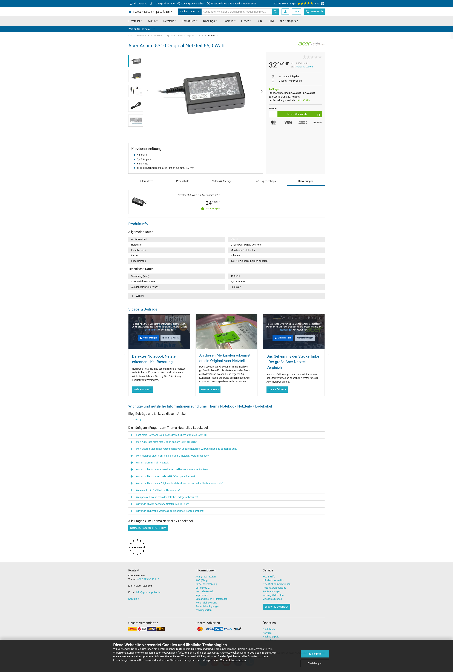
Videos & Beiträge (222, 181)
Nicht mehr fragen (170, 338)
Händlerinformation (273, 580)
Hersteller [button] (134, 21)
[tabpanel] (204, 91)
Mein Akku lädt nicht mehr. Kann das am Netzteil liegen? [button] (166, 441)
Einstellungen (315, 663)
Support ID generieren (276, 606)
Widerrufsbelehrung (206, 602)
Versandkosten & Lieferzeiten (212, 598)
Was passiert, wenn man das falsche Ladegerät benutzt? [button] (167, 497)
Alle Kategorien (288, 21)
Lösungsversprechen (192, 3)
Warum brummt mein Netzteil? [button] (152, 462)
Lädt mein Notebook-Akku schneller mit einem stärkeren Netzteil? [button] (171, 435)
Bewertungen (305, 181)
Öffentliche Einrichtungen (277, 584)
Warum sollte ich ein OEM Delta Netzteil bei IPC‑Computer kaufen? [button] (172, 469)
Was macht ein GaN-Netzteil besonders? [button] (158, 490)
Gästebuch (269, 629)
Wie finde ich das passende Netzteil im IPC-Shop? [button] (163, 504)
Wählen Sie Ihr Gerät (139, 29)
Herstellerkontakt (205, 591)
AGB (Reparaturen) (206, 576)
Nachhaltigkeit (271, 636)
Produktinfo (182, 181)
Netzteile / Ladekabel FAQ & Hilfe (148, 527)
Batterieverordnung (206, 584)
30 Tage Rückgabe (164, 3)
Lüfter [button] (245, 21)
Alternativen (146, 181)
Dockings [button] (209, 21)
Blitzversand (140, 3)
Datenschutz (203, 587)
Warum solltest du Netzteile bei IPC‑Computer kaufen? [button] (165, 476)
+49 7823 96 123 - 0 (148, 579)
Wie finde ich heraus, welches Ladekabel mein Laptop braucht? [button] (170, 510)
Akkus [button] (152, 21)
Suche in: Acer (187, 11)
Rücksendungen (271, 591)
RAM (271, 21)
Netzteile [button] (168, 21)
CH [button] (295, 11)
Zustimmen (315, 653)
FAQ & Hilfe (269, 576)
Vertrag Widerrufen (273, 595)
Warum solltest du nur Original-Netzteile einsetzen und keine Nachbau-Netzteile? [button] (179, 483)
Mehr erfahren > (142, 389)
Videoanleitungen (272, 598)
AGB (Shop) (202, 580)
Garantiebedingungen (207, 606)
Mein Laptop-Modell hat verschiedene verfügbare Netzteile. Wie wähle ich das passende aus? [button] (186, 448)
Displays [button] (228, 21)
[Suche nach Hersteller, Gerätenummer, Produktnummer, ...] (275, 11)
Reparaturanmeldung (274, 587)
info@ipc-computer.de (148, 592)
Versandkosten (304, 66)
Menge (273, 108)
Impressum (202, 595)
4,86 (296, 3)
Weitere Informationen (232, 660)
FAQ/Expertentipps (265, 181)
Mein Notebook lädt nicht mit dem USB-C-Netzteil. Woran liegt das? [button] (172, 455)
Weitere (140, 295)
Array (138, 419)
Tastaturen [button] (188, 21)
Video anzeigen (150, 338)
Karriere (267, 632)
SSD (259, 21)
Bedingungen (151, 330)
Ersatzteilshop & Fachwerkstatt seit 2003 (233, 3)
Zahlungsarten (204, 610)
